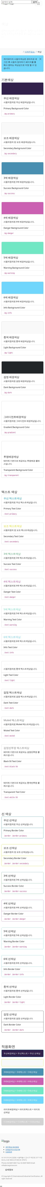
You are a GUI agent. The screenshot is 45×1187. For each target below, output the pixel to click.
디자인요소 (30, 51)
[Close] (40, 59)
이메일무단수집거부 (13, 1149)
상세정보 (9, 1169)
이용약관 (9, 1152)
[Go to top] (1, 1186)
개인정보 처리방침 (12, 1147)
